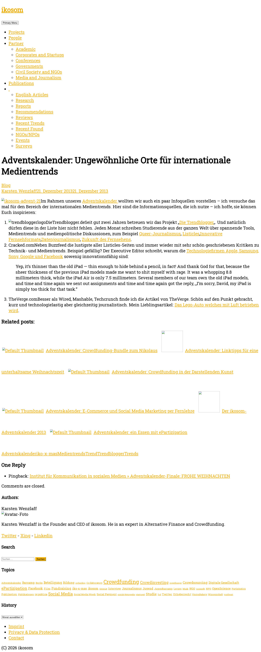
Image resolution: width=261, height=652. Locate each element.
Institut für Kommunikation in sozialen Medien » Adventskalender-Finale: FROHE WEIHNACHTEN (130, 476)
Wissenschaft (215, 594)
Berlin (39, 582)
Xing (25, 535)
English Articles (32, 94)
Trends (131, 453)
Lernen (177, 588)
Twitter (9, 535)
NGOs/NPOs (28, 134)
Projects (17, 32)
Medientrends (71, 453)
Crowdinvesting (154, 582)
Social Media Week (85, 594)
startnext (140, 594)
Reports (23, 106)
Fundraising (61, 588)
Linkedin (43, 535)
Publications (21, 83)
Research (25, 100)
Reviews (24, 117)
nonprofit (200, 588)
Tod (159, 594)
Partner (16, 43)
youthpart (228, 594)
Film (47, 588)
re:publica (41, 594)
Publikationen (26, 594)
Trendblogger (110, 453)
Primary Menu (10, 23)
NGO (192, 588)
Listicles (191, 233)
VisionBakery (199, 594)
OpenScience (221, 588)
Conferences (28, 60)
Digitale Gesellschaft (224, 582)
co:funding (80, 583)
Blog (5, 185)
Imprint (16, 626)
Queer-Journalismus (160, 233)
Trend (91, 453)
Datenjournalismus (60, 239)
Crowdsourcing (195, 582)
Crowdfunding (121, 581)
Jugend (148, 588)
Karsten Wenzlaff (19, 191)
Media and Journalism (38, 77)
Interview (114, 588)
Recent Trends (30, 123)
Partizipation (239, 588)
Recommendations (34, 112)
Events (23, 140)
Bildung (68, 582)
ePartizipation (14, 588)
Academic (26, 49)
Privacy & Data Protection (34, 632)
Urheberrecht (182, 594)
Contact (16, 638)
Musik (185, 588)
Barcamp (28, 582)
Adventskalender (100, 201)
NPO (208, 588)
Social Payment (107, 594)
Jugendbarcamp (163, 588)
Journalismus (132, 588)
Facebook (35, 588)
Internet (103, 588)
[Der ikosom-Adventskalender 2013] (21, 201)
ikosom (12, 9)
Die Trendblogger (196, 222)
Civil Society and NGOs (39, 72)
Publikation (9, 594)
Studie (151, 594)
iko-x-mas (46, 453)
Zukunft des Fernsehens (106, 239)
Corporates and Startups (40, 55)
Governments (29, 66)
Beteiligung (53, 582)
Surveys (24, 146)
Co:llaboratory (94, 582)
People (15, 38)
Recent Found (29, 129)
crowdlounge (176, 583)
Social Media (60, 593)
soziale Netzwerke (126, 594)
